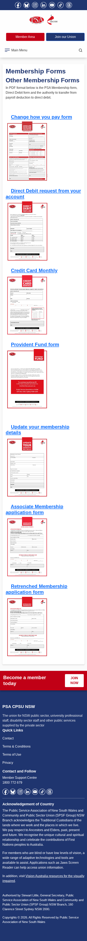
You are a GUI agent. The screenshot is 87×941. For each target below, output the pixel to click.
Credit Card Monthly (34, 270)
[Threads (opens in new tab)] (69, 5)
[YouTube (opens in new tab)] (52, 5)
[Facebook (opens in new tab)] (18, 5)
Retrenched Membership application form (36, 589)
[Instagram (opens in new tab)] (35, 5)
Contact (8, 738)
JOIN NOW (74, 680)
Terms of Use (11, 754)
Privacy (7, 762)
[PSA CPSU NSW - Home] (43, 19)
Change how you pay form (41, 117)
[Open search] (80, 50)
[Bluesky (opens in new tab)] (26, 5)
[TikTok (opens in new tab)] (60, 5)
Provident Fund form (35, 344)
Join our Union (65, 37)
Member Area (25, 37)
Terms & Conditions (16, 746)
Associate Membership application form (34, 509)
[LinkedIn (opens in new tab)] (43, 5)
